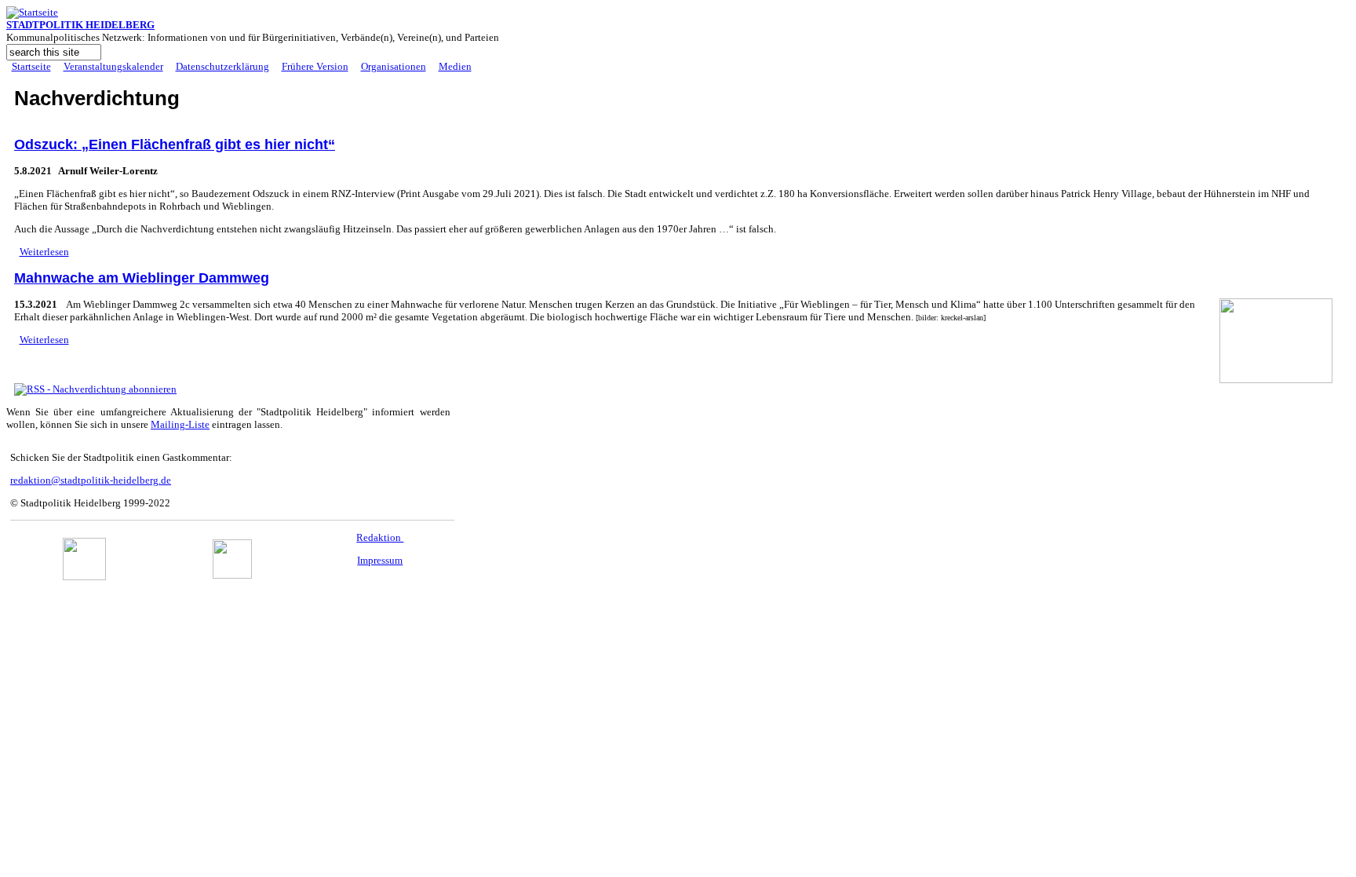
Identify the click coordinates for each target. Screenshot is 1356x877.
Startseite (31, 66)
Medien (455, 66)
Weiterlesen (44, 252)
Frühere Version (315, 66)
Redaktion (379, 537)
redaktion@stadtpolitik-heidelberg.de (90, 480)
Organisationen (393, 66)
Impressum (380, 560)
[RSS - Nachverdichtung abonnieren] (95, 389)
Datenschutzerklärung (222, 66)
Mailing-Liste (180, 424)
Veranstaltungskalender (113, 66)
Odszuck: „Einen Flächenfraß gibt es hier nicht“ (174, 144)
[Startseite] (32, 12)
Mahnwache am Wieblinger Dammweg (141, 278)
